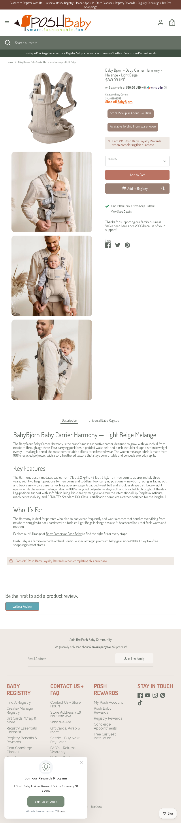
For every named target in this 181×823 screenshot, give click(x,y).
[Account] (160, 20)
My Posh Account (108, 702)
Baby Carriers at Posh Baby (64, 534)
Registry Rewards (108, 718)
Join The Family (134, 658)
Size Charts (96, 806)
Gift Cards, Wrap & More (21, 720)
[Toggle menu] (7, 22)
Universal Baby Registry (104, 420)
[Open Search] (7, 42)
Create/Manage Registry (20, 710)
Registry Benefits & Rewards (22, 740)
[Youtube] (147, 695)
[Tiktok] (140, 702)
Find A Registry (19, 702)
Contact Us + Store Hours (65, 704)
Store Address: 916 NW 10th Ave (65, 714)
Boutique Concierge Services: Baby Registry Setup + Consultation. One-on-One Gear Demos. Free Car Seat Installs (90, 53)
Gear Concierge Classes (19, 750)
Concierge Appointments (105, 726)
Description (69, 420)
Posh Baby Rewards (102, 710)
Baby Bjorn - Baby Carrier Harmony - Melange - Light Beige (47, 62)
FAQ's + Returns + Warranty (64, 750)
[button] (137, 88)
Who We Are (60, 722)
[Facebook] (140, 695)
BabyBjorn (124, 101)
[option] (90, 53)
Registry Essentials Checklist (22, 730)
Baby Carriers (121, 94)
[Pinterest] (162, 695)
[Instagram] (155, 695)
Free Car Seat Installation (105, 736)
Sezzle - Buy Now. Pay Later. (65, 740)
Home (10, 62)
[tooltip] (163, 188)
